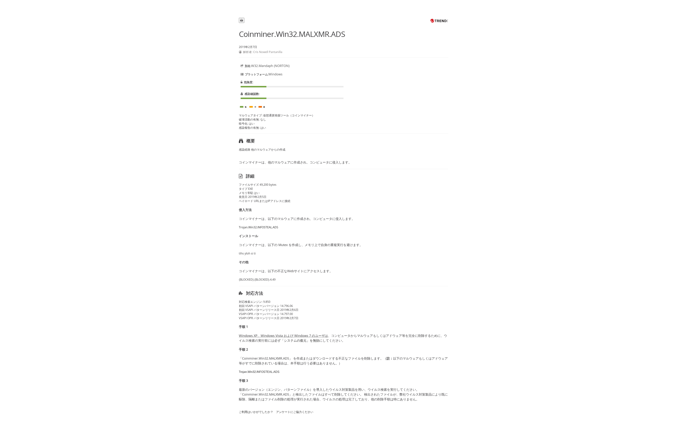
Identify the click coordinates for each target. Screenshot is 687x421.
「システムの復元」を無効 (300, 340)
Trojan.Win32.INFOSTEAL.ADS (258, 227)
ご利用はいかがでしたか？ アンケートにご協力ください (276, 412)
